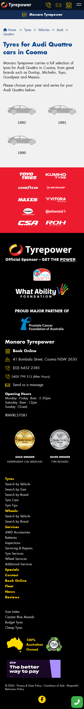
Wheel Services (16, 559)
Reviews (12, 597)
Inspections (12, 543)
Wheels (11, 511)
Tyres (9, 478)
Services (12, 527)
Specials (12, 569)
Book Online (16, 580)
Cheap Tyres (13, 628)
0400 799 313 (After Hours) (31, 377)
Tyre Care (12, 500)
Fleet (9, 586)
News (10, 591)
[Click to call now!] (48, 5)
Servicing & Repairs (18, 548)
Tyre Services (14, 553)
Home (11, 30)
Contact (11, 575)
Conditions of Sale (54, 685)
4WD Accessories (17, 532)
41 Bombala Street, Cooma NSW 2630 (45, 359)
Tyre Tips (11, 505)
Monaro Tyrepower (45, 14)
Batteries (11, 537)
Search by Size (15, 489)
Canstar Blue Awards (19, 617)
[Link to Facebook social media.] (42, 699)
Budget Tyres (14, 622)
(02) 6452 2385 (26, 368)
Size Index (12, 612)
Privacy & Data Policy (29, 685)
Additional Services (18, 564)
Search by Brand (16, 495)
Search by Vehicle (17, 484)
